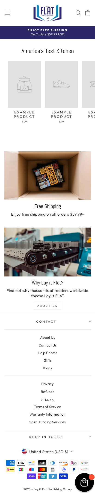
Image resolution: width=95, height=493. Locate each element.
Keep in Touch (46, 437)
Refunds (47, 391)
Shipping (47, 399)
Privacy (47, 384)
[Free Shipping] (47, 175)
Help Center (47, 353)
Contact (46, 321)
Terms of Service (47, 407)
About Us (47, 305)
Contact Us (47, 345)
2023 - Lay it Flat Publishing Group (48, 489)
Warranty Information (47, 414)
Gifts (47, 360)
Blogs (47, 368)
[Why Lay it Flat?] (47, 252)
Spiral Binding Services (47, 422)
